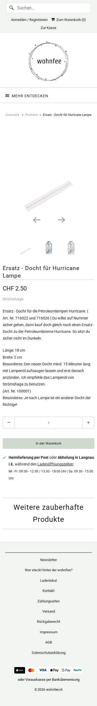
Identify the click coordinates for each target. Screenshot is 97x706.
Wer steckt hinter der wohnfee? (48, 570)
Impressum (48, 632)
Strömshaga (13, 299)
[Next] (61, 219)
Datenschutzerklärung (48, 653)
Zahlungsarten (48, 601)
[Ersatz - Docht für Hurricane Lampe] (48, 169)
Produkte (32, 115)
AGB (48, 642)
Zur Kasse (48, 28)
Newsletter (48, 560)
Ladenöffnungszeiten (55, 464)
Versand (48, 611)
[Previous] (36, 219)
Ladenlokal (48, 580)
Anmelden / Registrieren (29, 20)
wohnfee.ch (54, 690)
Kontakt (48, 591)
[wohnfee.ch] (48, 62)
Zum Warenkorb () (70, 20)
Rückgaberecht (48, 622)
